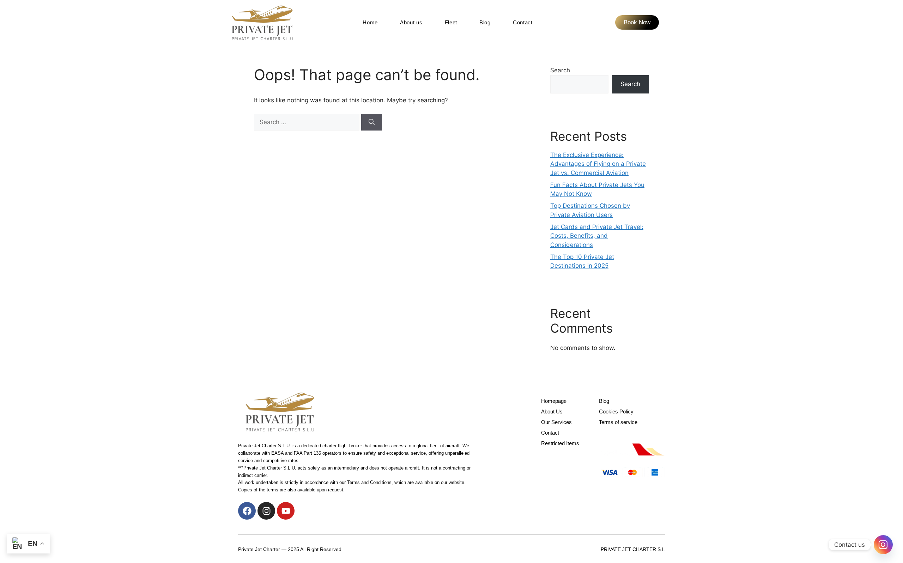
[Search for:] (307, 122)
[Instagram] (266, 511)
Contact (523, 22)
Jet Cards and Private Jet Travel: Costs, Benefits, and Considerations (596, 235)
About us (411, 22)
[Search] (371, 122)
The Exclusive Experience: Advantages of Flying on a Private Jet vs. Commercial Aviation (598, 163)
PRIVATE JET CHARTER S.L (633, 549)
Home (370, 22)
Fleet (451, 22)
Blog (485, 22)
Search (560, 70)
